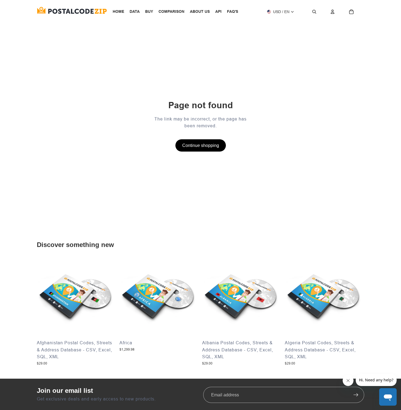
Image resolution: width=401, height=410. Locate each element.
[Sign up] (356, 395)
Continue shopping (200, 145)
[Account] (333, 11)
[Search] (314, 11)
